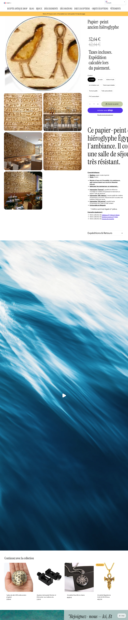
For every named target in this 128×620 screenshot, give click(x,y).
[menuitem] (17, 8)
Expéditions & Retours (100, 233)
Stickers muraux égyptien (110, 217)
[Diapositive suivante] (30, 577)
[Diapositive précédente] (7, 577)
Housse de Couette (108, 219)
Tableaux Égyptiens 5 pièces (111, 215)
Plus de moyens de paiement (105, 115)
